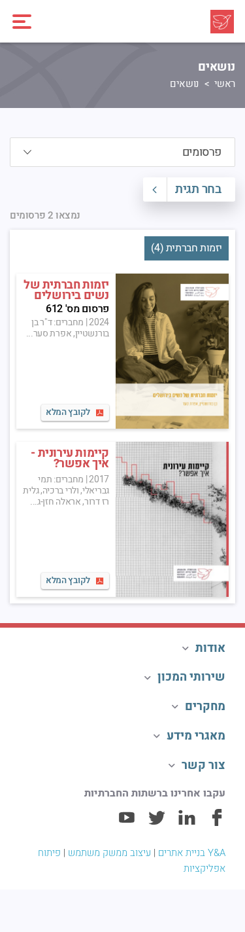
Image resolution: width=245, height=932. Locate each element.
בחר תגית (198, 189)
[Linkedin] (186, 823)
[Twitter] (156, 823)
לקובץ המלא (68, 412)
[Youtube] (126, 823)
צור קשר (203, 765)
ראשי (224, 84)
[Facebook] (216, 823)
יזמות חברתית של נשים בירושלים (66, 290)
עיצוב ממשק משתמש (109, 853)
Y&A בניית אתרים (191, 853)
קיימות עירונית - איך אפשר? (70, 458)
